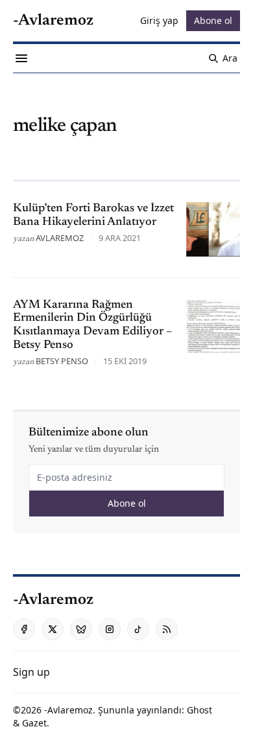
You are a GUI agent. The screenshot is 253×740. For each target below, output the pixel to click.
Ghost (199, 710)
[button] (31, 672)
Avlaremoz (60, 238)
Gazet (34, 723)
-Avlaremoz (68, 710)
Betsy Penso (62, 361)
